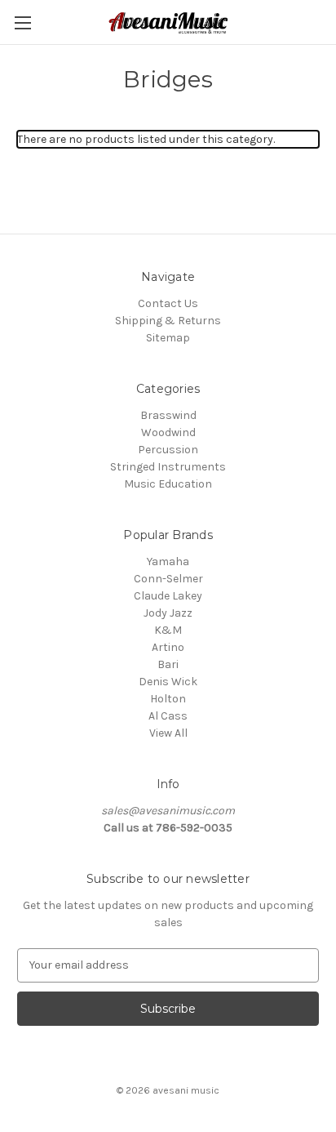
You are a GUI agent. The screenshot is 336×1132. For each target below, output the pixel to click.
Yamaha (168, 561)
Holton (168, 699)
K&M (168, 630)
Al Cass (168, 716)
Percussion (168, 450)
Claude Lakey (168, 596)
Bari (168, 664)
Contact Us (168, 303)
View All (168, 733)
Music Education (168, 484)
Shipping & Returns (168, 321)
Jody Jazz (168, 613)
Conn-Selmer (168, 579)
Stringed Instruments (168, 467)
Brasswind (168, 415)
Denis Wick (168, 682)
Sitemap (168, 338)
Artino (168, 647)
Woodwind (168, 432)
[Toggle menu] (22, 22)
